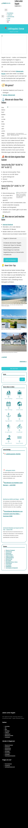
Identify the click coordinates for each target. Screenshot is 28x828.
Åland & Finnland (10, 550)
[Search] (22, 379)
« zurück (4, 357)
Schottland (9, 563)
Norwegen (8, 560)
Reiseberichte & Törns (11, 562)
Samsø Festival (8, 224)
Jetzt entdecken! (10, 260)
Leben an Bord (9, 556)
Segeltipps (8, 566)
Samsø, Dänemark (9, 95)
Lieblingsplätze (10, 557)
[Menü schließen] (6, 10)
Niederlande (9, 559)
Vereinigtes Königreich (12, 568)
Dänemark (8, 553)
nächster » (23, 361)
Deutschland (9, 554)
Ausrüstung (9, 551)
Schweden (8, 565)
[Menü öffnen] (2, 16)
